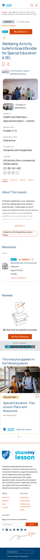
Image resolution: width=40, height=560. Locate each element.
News (22, 510)
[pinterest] (14, 530)
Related (30, 180)
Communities (25, 501)
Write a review (9, 26)
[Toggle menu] (36, 5)
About (5, 180)
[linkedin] (10, 530)
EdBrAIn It (22, 31)
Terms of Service (12, 556)
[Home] (7, 5)
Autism (30, 121)
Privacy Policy (23, 556)
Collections (24, 497)
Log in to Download (18, 278)
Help (3, 504)
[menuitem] (8, 106)
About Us (5, 497)
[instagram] (7, 530)
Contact (5, 507)
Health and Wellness (14, 117)
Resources (13, 180)
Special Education (13, 121)
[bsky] (25, 530)
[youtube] (18, 530)
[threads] (22, 530)
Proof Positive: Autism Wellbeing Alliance (19, 72)
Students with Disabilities (17, 150)
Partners (5, 501)
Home (4, 12)
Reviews (22, 180)
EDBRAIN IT (26, 259)
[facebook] (3, 530)
